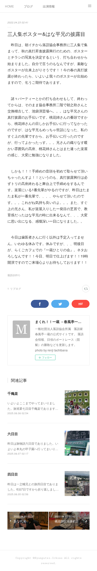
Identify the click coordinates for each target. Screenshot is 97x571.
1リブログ (14, 288)
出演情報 (49, 6)
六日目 (12, 433)
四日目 (12, 474)
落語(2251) (13, 275)
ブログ (28, 6)
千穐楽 (12, 393)
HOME (9, 6)
